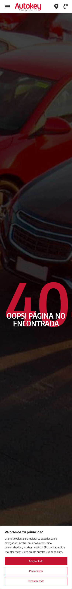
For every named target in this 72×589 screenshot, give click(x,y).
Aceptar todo (36, 561)
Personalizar (36, 571)
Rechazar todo (36, 581)
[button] (8, 6)
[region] (36, 557)
